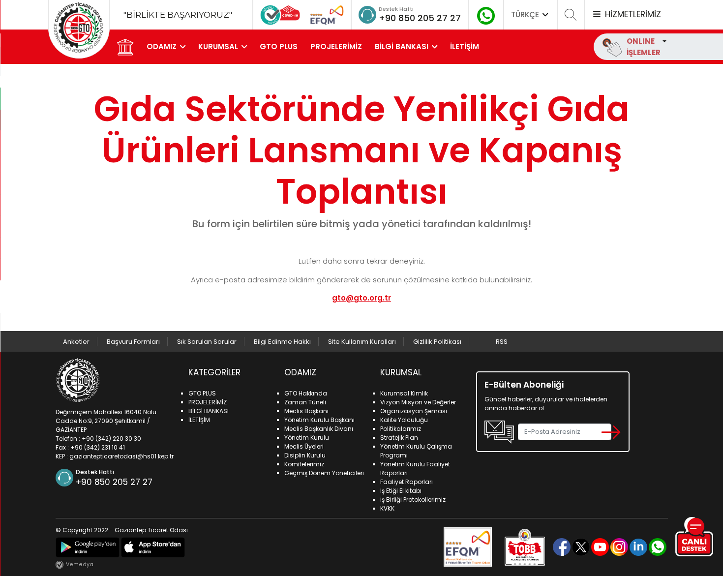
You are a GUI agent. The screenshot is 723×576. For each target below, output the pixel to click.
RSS (502, 341)
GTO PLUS (279, 46)
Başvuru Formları (133, 341)
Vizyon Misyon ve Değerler (418, 402)
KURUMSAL (218, 46)
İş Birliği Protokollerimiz (413, 499)
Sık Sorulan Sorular (207, 341)
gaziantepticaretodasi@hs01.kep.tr (121, 456)
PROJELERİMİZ (336, 46)
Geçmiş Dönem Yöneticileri (324, 473)
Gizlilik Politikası (437, 341)
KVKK (387, 508)
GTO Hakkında (305, 393)
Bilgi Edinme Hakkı (282, 341)
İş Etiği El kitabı (401, 490)
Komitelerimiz (304, 464)
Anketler (76, 341)
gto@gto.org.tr (361, 298)
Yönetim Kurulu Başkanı (319, 420)
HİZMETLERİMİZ (631, 14)
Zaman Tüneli (305, 402)
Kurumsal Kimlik (404, 393)
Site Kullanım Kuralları (362, 341)
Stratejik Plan (399, 437)
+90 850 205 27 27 (420, 18)
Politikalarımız (400, 428)
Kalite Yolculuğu (404, 420)
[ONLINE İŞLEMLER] (663, 41)
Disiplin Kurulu (305, 455)
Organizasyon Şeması (413, 411)
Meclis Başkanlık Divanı (318, 428)
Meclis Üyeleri (304, 446)
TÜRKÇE (526, 14)
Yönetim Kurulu (306, 437)
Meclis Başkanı (306, 411)
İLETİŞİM (464, 46)
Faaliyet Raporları (406, 482)
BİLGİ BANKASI (401, 46)
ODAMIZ (162, 46)
